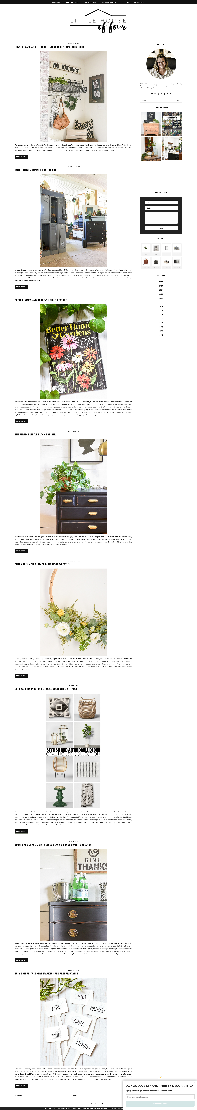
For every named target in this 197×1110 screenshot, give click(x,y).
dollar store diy (109, 2)
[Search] (178, 100)
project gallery (90, 2)
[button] (160, 1085)
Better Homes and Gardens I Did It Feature (41, 300)
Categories (138, 2)
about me (125, 2)
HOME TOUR (56, 2)
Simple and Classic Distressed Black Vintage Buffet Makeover (53, 844)
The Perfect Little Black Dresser (35, 434)
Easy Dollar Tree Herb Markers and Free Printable (46, 973)
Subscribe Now (160, 1103)
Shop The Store (72, 2)
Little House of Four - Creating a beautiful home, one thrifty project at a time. (86, 1108)
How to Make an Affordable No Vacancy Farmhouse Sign (49, 47)
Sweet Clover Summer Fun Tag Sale (36, 170)
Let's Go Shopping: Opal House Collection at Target (47, 689)
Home (75, 1096)
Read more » (21, 156)
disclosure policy (98, 1103)
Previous (18, 1096)
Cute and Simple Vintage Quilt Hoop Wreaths (42, 564)
